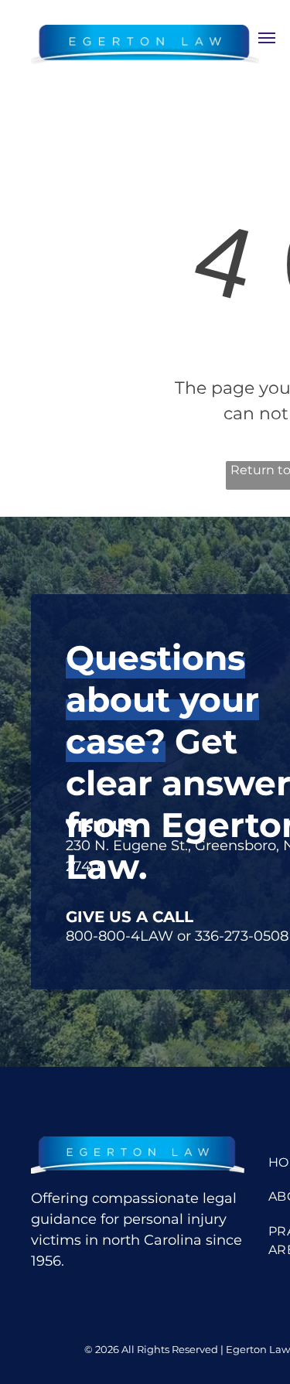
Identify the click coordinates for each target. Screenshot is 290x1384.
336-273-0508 (241, 936)
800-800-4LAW (119, 936)
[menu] (266, 37)
